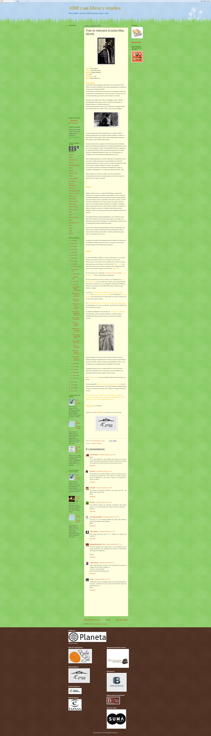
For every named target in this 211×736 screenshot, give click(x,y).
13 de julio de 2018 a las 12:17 (104, 471)
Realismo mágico (73, 217)
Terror (70, 231)
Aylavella (92, 488)
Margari (92, 502)
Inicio (108, 619)
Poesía (70, 215)
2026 (72, 240)
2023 (72, 249)
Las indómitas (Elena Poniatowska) (76, 288)
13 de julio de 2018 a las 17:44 (103, 502)
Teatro (70, 228)
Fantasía (71, 170)
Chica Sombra (94, 531)
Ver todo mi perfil (74, 123)
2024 (72, 246)
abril (74, 369)
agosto (74, 281)
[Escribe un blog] (111, 441)
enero (74, 378)
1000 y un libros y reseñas (95, 7)
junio (74, 363)
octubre (75, 274)
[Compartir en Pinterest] (116, 441)
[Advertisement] (74, 67)
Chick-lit (71, 157)
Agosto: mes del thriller (75, 300)
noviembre (75, 269)
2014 (72, 391)
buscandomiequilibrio (96, 517)
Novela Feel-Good (74, 193)
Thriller (99, 443)
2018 (72, 264)
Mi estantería (72, 181)
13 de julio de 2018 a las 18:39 (111, 517)
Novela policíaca (73, 207)
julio (74, 284)
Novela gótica (72, 196)
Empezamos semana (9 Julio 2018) (76, 352)
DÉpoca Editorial (98, 412)
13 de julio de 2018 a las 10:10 (107, 455)
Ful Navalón (73, 120)
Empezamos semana (74, 165)
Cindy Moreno (94, 563)
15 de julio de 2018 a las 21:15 (102, 579)
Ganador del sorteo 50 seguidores (78, 450)
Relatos (71, 220)
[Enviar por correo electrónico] (110, 441)
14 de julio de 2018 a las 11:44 (113, 544)
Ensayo (71, 168)
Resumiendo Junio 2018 (75, 318)
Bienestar (71, 154)
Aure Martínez (94, 455)
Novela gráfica (72, 199)
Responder (92, 465)
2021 (72, 255)
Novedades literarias (74, 191)
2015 (72, 388)
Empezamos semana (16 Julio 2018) (76, 330)
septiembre (76, 277)
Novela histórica (73, 201)
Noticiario (71, 188)
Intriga (71, 176)
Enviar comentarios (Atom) (99, 624)
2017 (72, 382)
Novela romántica (73, 209)
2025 (72, 243)
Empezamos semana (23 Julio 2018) (76, 313)
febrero (75, 375)
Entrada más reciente (92, 619)
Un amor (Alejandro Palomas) (75, 324)
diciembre (75, 266)
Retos (70, 225)
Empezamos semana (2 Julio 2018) (76, 358)
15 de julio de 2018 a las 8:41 (106, 563)
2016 (72, 385)
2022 (72, 252)
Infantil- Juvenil (73, 173)
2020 (72, 258)
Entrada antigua (122, 619)
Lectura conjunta (73, 178)
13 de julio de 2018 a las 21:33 (106, 531)
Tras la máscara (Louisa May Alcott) (76, 336)
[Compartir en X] (113, 441)
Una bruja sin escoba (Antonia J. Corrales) (75, 306)
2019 (72, 261)
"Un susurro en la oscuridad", (113, 273)
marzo (74, 372)
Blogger (115, 732)
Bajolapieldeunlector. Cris (97, 544)
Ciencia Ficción (73, 160)
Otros (70, 212)
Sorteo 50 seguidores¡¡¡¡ (78, 402)
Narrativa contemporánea (73, 184)
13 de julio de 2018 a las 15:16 (103, 488)
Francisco (92, 471)
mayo (74, 366)
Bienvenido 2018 (78, 497)
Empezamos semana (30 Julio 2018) (76, 294)
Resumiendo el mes (74, 223)
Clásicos (94, 443)
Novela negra (72, 204)
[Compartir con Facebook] (114, 441)
